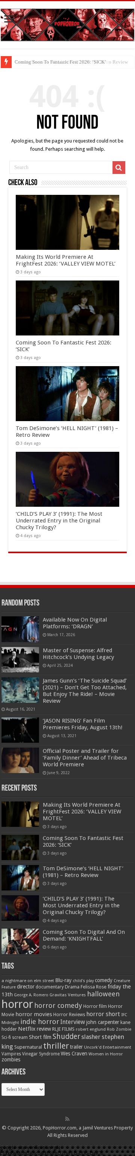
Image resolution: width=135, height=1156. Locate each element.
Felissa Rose (93, 987)
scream (20, 1037)
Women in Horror (105, 1054)
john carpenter (102, 1022)
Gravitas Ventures (68, 994)
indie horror (39, 1021)
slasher (90, 1036)
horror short (103, 1014)
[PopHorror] (67, 24)
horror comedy (58, 1005)
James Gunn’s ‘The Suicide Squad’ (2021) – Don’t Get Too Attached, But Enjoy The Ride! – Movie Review (85, 690)
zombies (11, 1060)
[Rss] (67, 1118)
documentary (50, 987)
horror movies (33, 1014)
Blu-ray (63, 980)
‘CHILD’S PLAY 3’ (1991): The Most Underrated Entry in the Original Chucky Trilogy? (59, 520)
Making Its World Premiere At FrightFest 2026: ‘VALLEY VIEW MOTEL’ (66, 260)
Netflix (27, 1028)
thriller (56, 1046)
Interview (72, 1022)
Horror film (95, 1006)
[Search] (118, 167)
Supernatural (28, 1047)
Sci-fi (6, 1037)
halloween (103, 994)
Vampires (11, 1054)
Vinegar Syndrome (41, 1054)
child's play (83, 980)
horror (17, 1004)
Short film (40, 1037)
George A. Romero (31, 995)
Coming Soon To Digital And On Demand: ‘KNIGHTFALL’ (84, 935)
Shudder (66, 1036)
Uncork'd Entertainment (107, 1047)
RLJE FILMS (63, 1029)
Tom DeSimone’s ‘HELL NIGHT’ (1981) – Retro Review (83, 872)
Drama (72, 987)
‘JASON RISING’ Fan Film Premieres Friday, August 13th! (83, 724)
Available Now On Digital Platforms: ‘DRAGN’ (75, 623)
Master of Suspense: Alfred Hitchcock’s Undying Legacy (78, 653)
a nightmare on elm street (28, 980)
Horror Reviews (69, 1014)
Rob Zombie (119, 1029)
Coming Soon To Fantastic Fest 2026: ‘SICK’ (60, 62)
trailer (76, 1047)
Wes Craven (74, 1054)
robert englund (91, 1029)
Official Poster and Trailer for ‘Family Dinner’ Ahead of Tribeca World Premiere (85, 758)
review (44, 1029)
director (25, 987)
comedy (103, 980)
